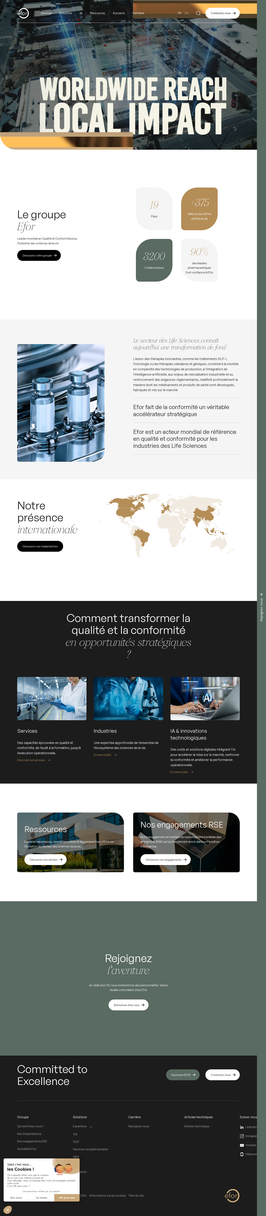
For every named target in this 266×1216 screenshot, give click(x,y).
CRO (76, 1157)
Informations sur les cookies (107, 1195)
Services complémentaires (90, 1149)
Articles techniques (196, 1126)
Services (46, 13)
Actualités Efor (26, 1149)
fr (179, 13)
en (186, 13)
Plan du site (136, 1195)
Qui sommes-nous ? (30, 1126)
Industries (66, 13)
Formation (80, 1172)
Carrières (138, 13)
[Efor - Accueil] (29, 13)
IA (81, 13)
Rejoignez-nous (138, 1126)
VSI (75, 1134)
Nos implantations (29, 1134)
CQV (76, 1141)
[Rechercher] (198, 13)
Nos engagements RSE (32, 1141)
